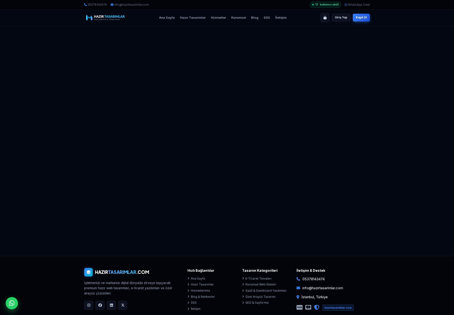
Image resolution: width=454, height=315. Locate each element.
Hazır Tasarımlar (193, 17)
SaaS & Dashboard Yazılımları (266, 290)
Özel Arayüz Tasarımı (260, 296)
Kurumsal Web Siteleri (260, 284)
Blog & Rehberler (203, 296)
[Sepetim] (324, 17)
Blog (254, 17)
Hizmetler (218, 17)
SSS (267, 17)
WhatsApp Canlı (358, 4)
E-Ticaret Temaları (258, 278)
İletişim (281, 17)
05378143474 (97, 4)
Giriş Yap (341, 17)
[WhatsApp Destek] (12, 303)
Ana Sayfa (167, 17)
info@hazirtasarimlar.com (131, 4)
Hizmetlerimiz (200, 290)
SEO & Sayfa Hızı (257, 302)
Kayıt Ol (361, 17)
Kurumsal (238, 17)
